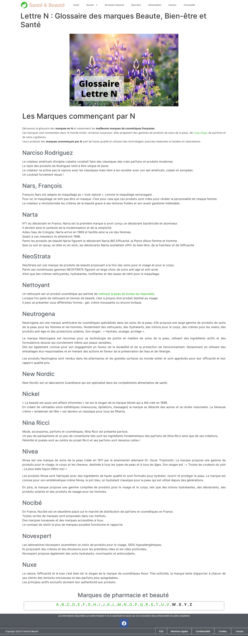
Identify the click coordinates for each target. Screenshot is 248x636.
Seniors (172, 5)
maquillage (200, 132)
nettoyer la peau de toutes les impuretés (126, 294)
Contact (239, 631)
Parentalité (189, 5)
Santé (76, 5)
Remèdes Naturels (114, 5)
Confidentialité (203, 631)
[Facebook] (124, 623)
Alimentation (154, 5)
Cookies (223, 631)
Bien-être (136, 5)
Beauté (90, 5)
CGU (161, 631)
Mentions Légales (179, 631)
